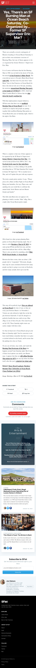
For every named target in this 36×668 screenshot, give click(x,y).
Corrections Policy (6, 635)
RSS (2, 651)
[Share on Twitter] (7, 508)
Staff (2, 630)
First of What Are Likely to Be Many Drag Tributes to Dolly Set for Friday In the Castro (18, 444)
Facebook (4, 646)
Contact (3, 638)
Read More (29, 586)
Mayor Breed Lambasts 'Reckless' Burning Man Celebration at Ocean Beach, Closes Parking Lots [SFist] (16, 368)
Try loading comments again (18, 413)
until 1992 (6, 80)
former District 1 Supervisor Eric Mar (15, 159)
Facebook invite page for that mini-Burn (15, 164)
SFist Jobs (4, 617)
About (3, 627)
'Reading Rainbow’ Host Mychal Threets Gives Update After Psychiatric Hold (18, 456)
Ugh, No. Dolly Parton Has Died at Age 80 (18, 450)
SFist (4, 601)
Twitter (3, 648)
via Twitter (25, 298)
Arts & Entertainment (13, 8)
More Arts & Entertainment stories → (18, 461)
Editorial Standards (6, 633)
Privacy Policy (4, 661)
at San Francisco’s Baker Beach (20, 75)
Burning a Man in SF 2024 (20, 244)
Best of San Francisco (7, 620)
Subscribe (18, 572)
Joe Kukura (26, 8)
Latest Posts (4, 614)
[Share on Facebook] (10, 508)
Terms (2, 664)
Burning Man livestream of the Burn (14, 348)
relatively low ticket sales (24, 361)
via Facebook (20, 147)
